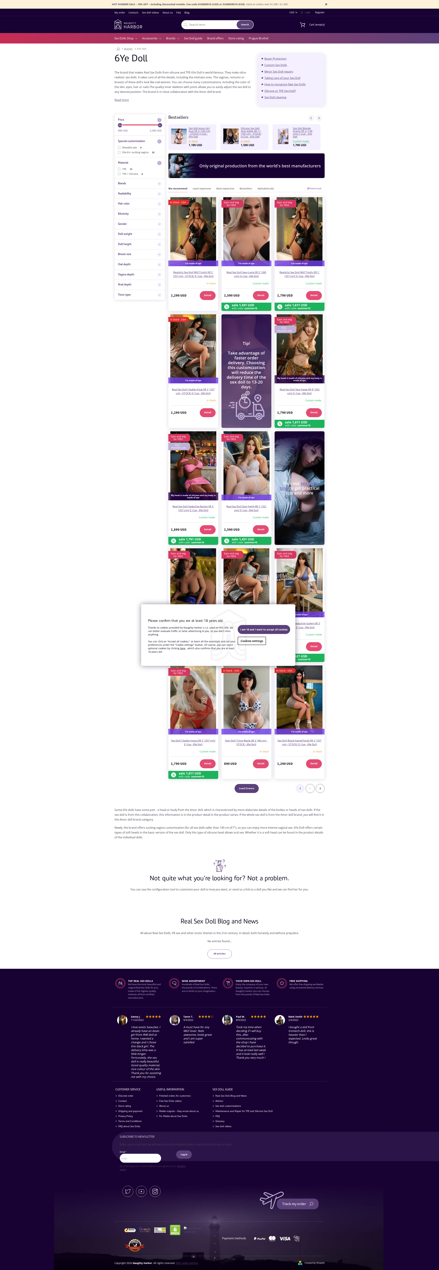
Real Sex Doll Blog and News (231, 1096)
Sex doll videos (150, 12)
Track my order (294, 1204)
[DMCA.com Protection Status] (176, 1229)
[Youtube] (141, 1191)
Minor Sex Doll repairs (278, 71)
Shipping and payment (130, 1111)
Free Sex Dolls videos (170, 1101)
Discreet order (125, 1096)
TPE (127, 169)
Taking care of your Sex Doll (282, 78)
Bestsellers (246, 188)
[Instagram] (155, 1191)
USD (291, 12)
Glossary (219, 1121)
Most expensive (225, 188)
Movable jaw (132, 147)
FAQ (178, 12)
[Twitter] (127, 1191)
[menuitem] (126, 38)
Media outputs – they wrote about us (179, 1111)
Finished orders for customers (175, 1096)
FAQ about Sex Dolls (129, 1126)
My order (120, 12)
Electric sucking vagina (138, 152)
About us (167, 12)
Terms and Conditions (130, 1121)
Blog (186, 12)
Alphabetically (266, 188)
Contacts (134, 12)
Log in (184, 1154)
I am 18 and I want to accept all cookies (264, 629)
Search (245, 24)
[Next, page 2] (310, 788)
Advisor (219, 1101)
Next (319, 118)
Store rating (124, 1106)
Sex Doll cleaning (275, 97)
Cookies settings (252, 641)
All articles (220, 953)
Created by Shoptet (315, 1262)
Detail (207, 295)
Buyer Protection (275, 59)
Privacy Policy (125, 1116)
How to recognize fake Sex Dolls (285, 84)
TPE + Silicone (132, 173)
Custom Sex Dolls (275, 65)
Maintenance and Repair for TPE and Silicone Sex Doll (244, 1111)
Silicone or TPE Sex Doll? (280, 91)
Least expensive (202, 188)
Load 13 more (246, 788)
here (182, 648)
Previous (311, 118)
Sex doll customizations (228, 1106)
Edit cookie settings (187, 1263)
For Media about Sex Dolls (173, 1116)
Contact (122, 1101)
